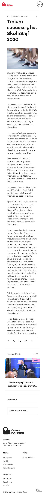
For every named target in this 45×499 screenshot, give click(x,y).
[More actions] (36, 16)
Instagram (7, 478)
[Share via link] (26, 341)
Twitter (6, 485)
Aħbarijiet (7, 458)
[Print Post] (31, 341)
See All (35, 354)
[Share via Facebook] (8, 341)
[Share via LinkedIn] (20, 341)
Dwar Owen (8, 464)
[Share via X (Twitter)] (14, 341)
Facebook (7, 482)
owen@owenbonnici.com (14, 443)
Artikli (5, 461)
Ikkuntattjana (9, 468)
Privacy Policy (28, 457)
